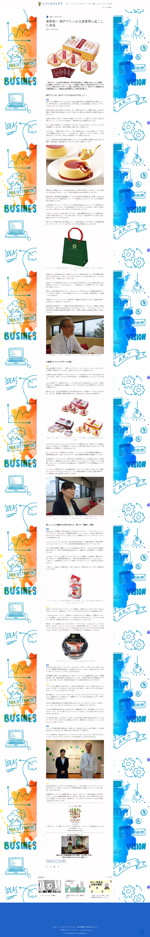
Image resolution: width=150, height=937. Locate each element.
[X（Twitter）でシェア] (50, 866)
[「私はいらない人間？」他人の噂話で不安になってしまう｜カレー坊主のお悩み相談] (100, 886)
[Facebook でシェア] (47, 866)
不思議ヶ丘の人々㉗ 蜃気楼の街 (75, 896)
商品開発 (49, 861)
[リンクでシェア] (58, 866)
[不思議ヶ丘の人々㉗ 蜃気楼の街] (75, 886)
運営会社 (63, 930)
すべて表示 (109, 877)
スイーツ (56, 861)
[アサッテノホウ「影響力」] (49, 886)
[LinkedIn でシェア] (54, 866)
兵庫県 (63, 861)
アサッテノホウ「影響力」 (48, 895)
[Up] (142, 932)
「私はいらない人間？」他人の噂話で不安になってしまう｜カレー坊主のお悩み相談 (100, 896)
